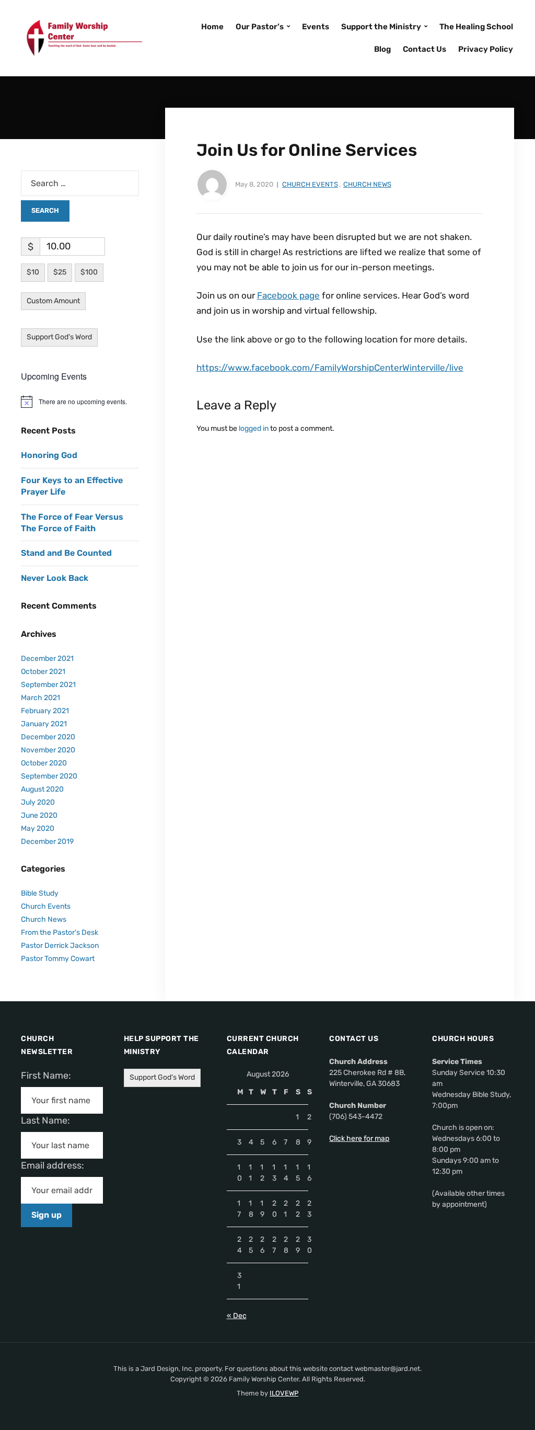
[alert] (80, 401)
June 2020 (39, 815)
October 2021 (43, 671)
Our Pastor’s (260, 26)
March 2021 (40, 697)
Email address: (56, 1165)
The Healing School (476, 26)
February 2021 (45, 710)
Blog (382, 49)
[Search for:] (80, 183)
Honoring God (49, 455)
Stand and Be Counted (66, 553)
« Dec (237, 1315)
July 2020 (38, 802)
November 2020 (48, 750)
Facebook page (288, 295)
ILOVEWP (284, 1393)
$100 (89, 272)
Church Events (310, 184)
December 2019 (47, 841)
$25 (59, 272)
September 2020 (49, 776)
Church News (367, 184)
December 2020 (48, 737)
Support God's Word (59, 337)
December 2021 (47, 658)
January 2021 (44, 723)
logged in (254, 428)
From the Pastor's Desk (59, 932)
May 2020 (37, 828)
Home (212, 26)
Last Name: (48, 1120)
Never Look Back (54, 578)
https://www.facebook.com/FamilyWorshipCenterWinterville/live (329, 367)
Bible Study (40, 893)
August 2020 (42, 789)
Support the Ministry (381, 26)
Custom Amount (53, 300)
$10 (33, 272)
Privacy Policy (485, 49)
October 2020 (44, 763)
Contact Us (424, 49)
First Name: (49, 1075)
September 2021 (48, 684)
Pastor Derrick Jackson (60, 945)
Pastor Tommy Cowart (58, 958)
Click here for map (359, 1138)
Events (315, 26)
